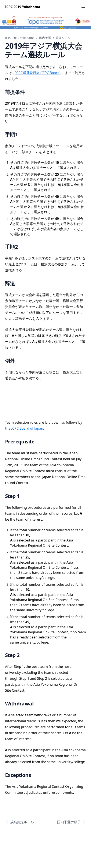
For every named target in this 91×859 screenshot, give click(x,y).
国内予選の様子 (69, 822)
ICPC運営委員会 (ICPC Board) (38, 72)
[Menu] (83, 7)
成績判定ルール (22, 822)
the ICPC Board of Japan (24, 428)
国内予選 (45, 38)
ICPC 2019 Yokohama (19, 38)
